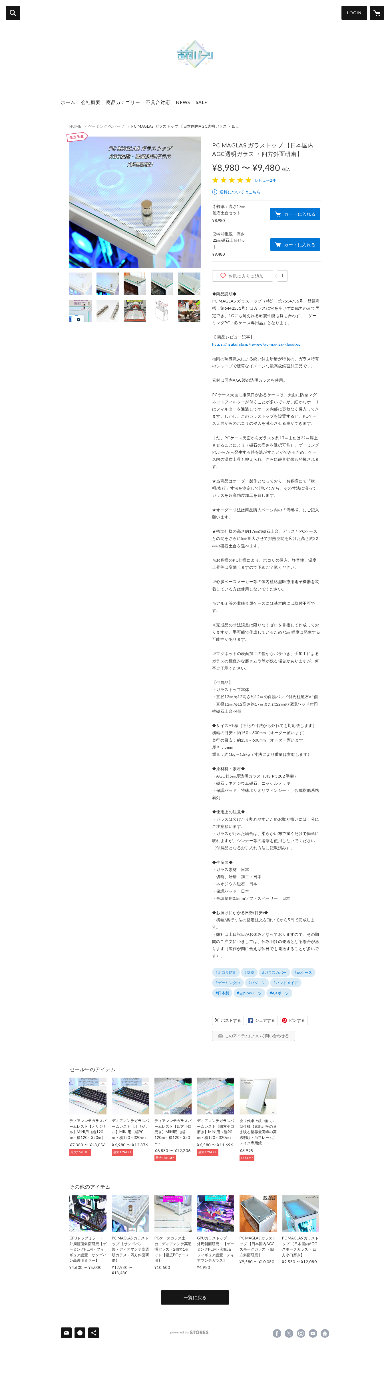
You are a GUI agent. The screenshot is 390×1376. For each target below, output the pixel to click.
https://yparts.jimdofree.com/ (325, 1333)
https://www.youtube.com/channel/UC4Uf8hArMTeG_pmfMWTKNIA (313, 1333)
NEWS (183, 102)
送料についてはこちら (240, 191)
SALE (201, 102)
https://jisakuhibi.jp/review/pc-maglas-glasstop (256, 344)
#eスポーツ (279, 993)
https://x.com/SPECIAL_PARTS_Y (289, 1333)
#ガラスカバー (274, 972)
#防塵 (249, 972)
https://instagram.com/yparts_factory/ (301, 1333)
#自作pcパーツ (249, 993)
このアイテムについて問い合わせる (257, 1035)
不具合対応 (158, 102)
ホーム (68, 102)
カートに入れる (299, 214)
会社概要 (90, 102)
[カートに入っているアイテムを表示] (377, 13)
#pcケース (303, 972)
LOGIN (354, 12)
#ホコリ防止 (226, 972)
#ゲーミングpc (228, 982)
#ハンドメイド (286, 982)
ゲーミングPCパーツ (106, 126)
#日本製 (222, 993)
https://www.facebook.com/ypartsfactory (277, 1333)
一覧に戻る (195, 1297)
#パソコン (257, 982)
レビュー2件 (265, 180)
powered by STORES (189, 1332)
